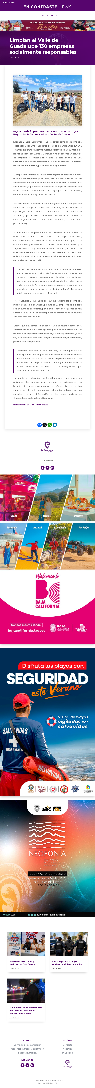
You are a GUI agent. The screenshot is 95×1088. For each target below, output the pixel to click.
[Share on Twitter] (44, 425)
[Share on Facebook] (39, 425)
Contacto (67, 1045)
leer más (14, 968)
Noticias (48, 15)
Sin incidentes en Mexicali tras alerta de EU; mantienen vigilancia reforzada (26, 1011)
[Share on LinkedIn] (55, 425)
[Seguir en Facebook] (43, 468)
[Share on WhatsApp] (50, 425)
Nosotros (67, 1049)
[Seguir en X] (47, 468)
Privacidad (67, 1053)
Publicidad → (10, 3)
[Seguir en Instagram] (52, 468)
